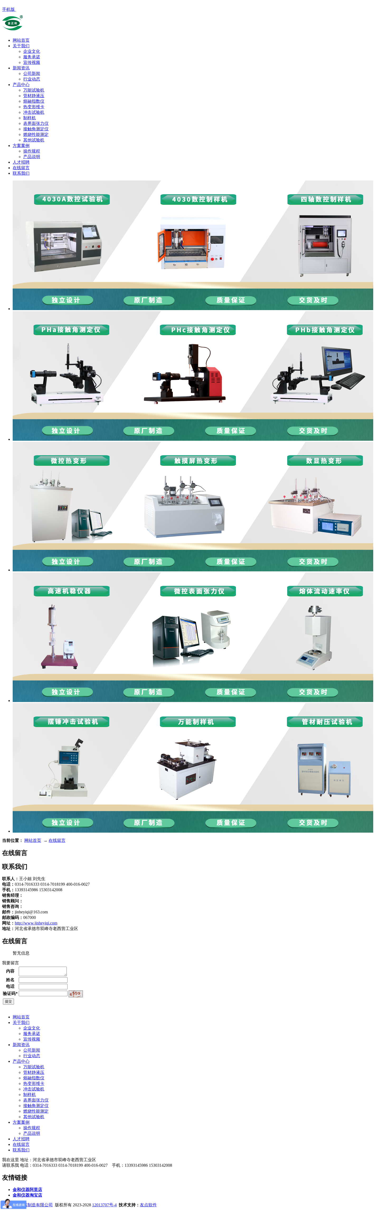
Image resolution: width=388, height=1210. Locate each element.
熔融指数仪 (33, 101)
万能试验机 (33, 90)
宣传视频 (31, 62)
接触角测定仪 (36, 129)
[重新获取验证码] (76, 993)
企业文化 (31, 51)
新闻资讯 (21, 68)
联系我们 (21, 173)
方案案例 (21, 145)
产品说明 (31, 156)
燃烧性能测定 (36, 134)
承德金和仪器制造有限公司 (27, 1205)
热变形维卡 (33, 107)
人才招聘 (21, 162)
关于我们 (21, 46)
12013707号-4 (104, 1205)
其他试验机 (33, 140)
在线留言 (21, 167)
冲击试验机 (33, 112)
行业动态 (31, 79)
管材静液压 (33, 95)
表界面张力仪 (36, 123)
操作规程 (31, 151)
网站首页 (21, 40)
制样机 (29, 118)
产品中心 (21, 84)
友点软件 (148, 1205)
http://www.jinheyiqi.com (36, 923)
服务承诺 (31, 57)
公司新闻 (31, 73)
